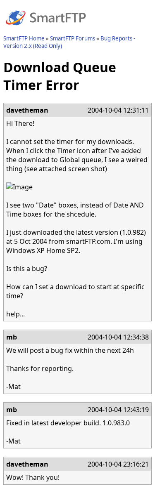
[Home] (45, 30)
